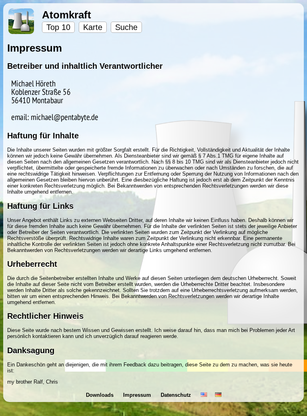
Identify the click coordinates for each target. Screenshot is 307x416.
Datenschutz (177, 395)
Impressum (138, 395)
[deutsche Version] (218, 395)
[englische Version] (204, 395)
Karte (92, 27)
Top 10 (58, 27)
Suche (126, 27)
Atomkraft (66, 15)
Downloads (100, 395)
